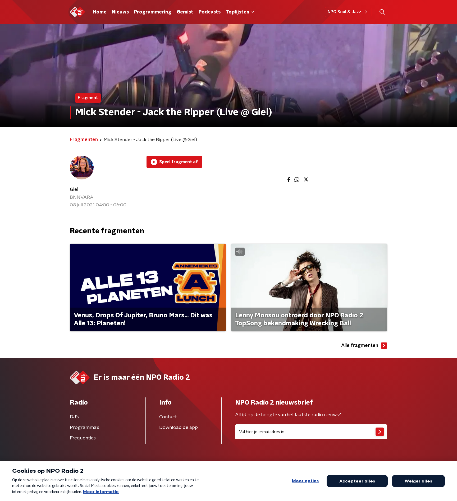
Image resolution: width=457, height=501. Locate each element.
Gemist (185, 12)
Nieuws (120, 12)
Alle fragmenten (359, 345)
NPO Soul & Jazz (344, 12)
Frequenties (83, 438)
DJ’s (74, 417)
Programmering (152, 12)
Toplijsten (237, 12)
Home (100, 12)
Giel (74, 189)
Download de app (178, 427)
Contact (168, 417)
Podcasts (210, 12)
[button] (382, 12)
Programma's (84, 427)
